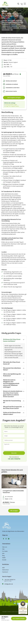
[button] (4, 490)
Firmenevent (16, 28)
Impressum (5, 572)
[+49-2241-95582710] (2, 579)
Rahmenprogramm (6, 24)
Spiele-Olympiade (5, 29)
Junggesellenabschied (6, 22)
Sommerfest (18, 20)
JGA (11, 29)
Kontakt (4, 560)
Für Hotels (5, 551)
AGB (3, 567)
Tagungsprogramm (6, 26)
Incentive (13, 24)
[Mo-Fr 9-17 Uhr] (22, 4)
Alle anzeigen (14, 510)
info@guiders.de (8, 584)
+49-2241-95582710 (9, 579)
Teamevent (4, 20)
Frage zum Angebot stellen (12, 106)
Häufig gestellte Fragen (11, 104)
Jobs (3, 553)
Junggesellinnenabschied (18, 22)
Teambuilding (14, 26)
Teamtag (4, 28)
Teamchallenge (22, 26)
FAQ (3, 549)
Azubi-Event (9, 28)
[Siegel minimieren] (26, 603)
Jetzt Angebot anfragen (14, 97)
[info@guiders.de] (2, 583)
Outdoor (18, 24)
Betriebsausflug (11, 20)
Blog (3, 555)
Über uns (4, 547)
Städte (3, 557)
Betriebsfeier (23, 28)
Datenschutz (5, 569)
